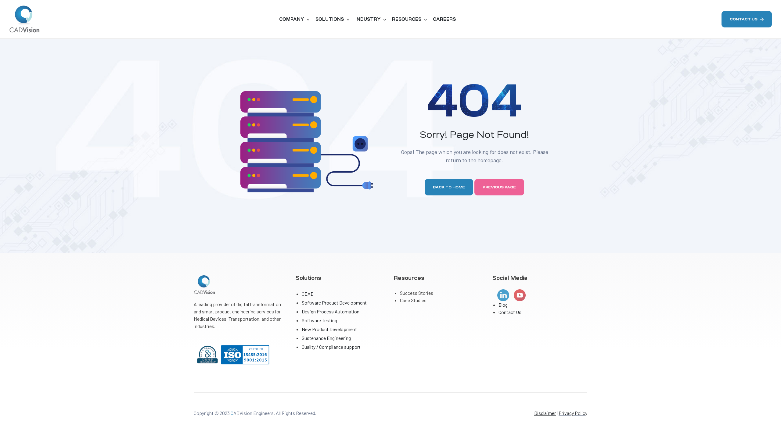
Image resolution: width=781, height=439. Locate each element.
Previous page (499, 187)
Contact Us (509, 312)
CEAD (308, 294)
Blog (503, 305)
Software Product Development (334, 302)
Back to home (449, 187)
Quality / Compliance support (331, 347)
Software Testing (319, 320)
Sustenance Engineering (326, 338)
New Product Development (329, 329)
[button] (747, 19)
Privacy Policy (573, 413)
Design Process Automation (330, 311)
